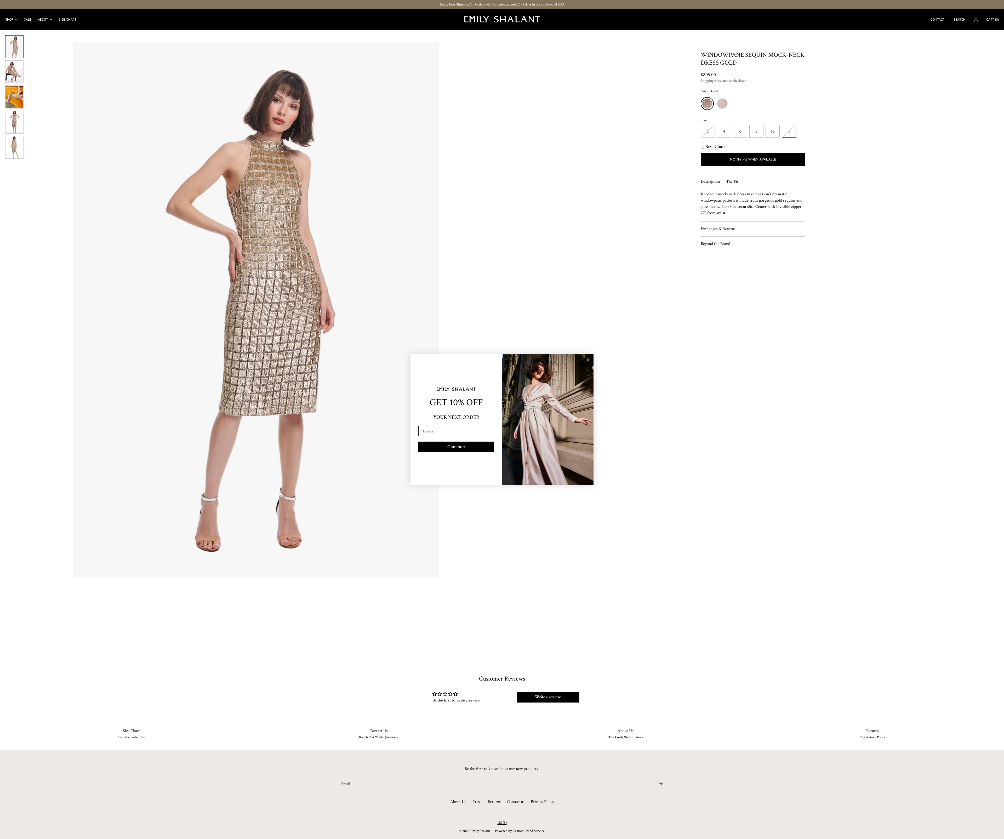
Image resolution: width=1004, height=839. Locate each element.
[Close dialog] (588, 360)
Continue (456, 447)
